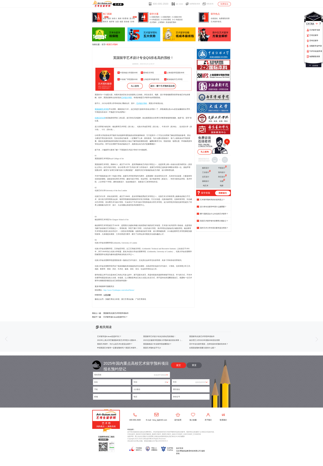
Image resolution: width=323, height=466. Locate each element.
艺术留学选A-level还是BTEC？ (115, 317)
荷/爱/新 (125, 18)
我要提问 (223, 193)
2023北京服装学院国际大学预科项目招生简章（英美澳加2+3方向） (169, 340)
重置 (194, 365)
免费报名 (224, 4)
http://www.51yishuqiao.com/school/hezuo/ (119, 290)
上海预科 (161, 22)
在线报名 (214, 18)
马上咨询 (135, 86)
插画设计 (205, 181)
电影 (221, 186)
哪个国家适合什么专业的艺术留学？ (214, 214)
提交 (178, 365)
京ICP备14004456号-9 (160, 441)
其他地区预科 (171, 22)
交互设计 (205, 177)
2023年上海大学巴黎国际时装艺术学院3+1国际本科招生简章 (121, 340)
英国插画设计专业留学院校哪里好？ (157, 344)
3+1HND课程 (166, 20)
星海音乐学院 (148, 73)
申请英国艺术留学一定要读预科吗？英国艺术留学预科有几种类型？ (123, 348)
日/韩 (132, 22)
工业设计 (205, 172)
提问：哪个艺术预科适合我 (162, 86)
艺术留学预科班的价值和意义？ (212, 200)
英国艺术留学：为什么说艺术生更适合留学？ (114, 344)
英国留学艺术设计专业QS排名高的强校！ (159, 336)
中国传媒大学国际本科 (129, 73)
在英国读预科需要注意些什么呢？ (202, 348)
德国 (121, 22)
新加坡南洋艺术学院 (175, 79)
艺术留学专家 (314, 30)
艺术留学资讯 (216, 22)
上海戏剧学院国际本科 (175, 73)
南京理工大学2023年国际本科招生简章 (204, 340)
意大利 (132, 18)
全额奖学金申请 (315, 46)
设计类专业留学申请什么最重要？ (213, 207)
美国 (104, 18)
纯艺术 (205, 186)
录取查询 (209, 4)
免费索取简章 (194, 4)
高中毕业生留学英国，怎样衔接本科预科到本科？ (208, 344)
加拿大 (114, 18)
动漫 (221, 181)
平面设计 (221, 168)
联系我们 (223, 420)
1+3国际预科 (155, 17)
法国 (117, 22)
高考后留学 (313, 41)
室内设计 (221, 172)
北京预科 (153, 22)
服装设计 (205, 168)
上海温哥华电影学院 (151, 79)
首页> (104, 44)
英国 (109, 18)
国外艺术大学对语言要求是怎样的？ (214, 228)
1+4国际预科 (166, 17)
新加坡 (126, 22)
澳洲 (119, 18)
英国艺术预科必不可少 (152, 348)
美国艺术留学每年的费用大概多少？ (214, 221)
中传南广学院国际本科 (129, 79)
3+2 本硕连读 (177, 20)
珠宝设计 (221, 177)
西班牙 (105, 22)
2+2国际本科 (177, 17)
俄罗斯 (111, 22)
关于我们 (208, 420)
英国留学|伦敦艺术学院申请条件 (116, 313)
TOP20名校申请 (315, 51)
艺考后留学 (313, 35)
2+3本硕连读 (155, 20)
